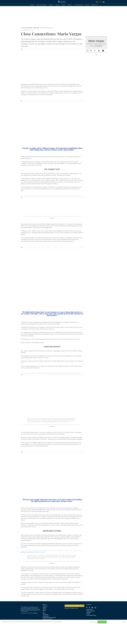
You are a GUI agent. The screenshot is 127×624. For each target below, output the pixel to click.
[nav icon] (21, 2)
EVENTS (44, 610)
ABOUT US (44, 604)
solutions (77, 535)
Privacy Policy (89, 609)
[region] (60, 17)
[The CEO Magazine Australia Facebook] (87, 608)
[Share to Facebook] (90, 50)
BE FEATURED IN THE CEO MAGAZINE (49, 617)
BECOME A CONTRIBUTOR (47, 619)
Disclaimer (88, 612)
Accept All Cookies (102, 621)
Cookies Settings (92, 621)
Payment (88, 613)
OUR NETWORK (45, 614)
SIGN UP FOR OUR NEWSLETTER (74, 605)
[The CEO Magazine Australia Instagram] (96, 608)
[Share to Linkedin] (99, 50)
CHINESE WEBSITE (46, 616)
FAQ (43, 611)
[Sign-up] (103, 50)
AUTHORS (44, 607)
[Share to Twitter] (95, 50)
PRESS (44, 613)
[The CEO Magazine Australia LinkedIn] (93, 608)
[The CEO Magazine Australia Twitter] (90, 608)
